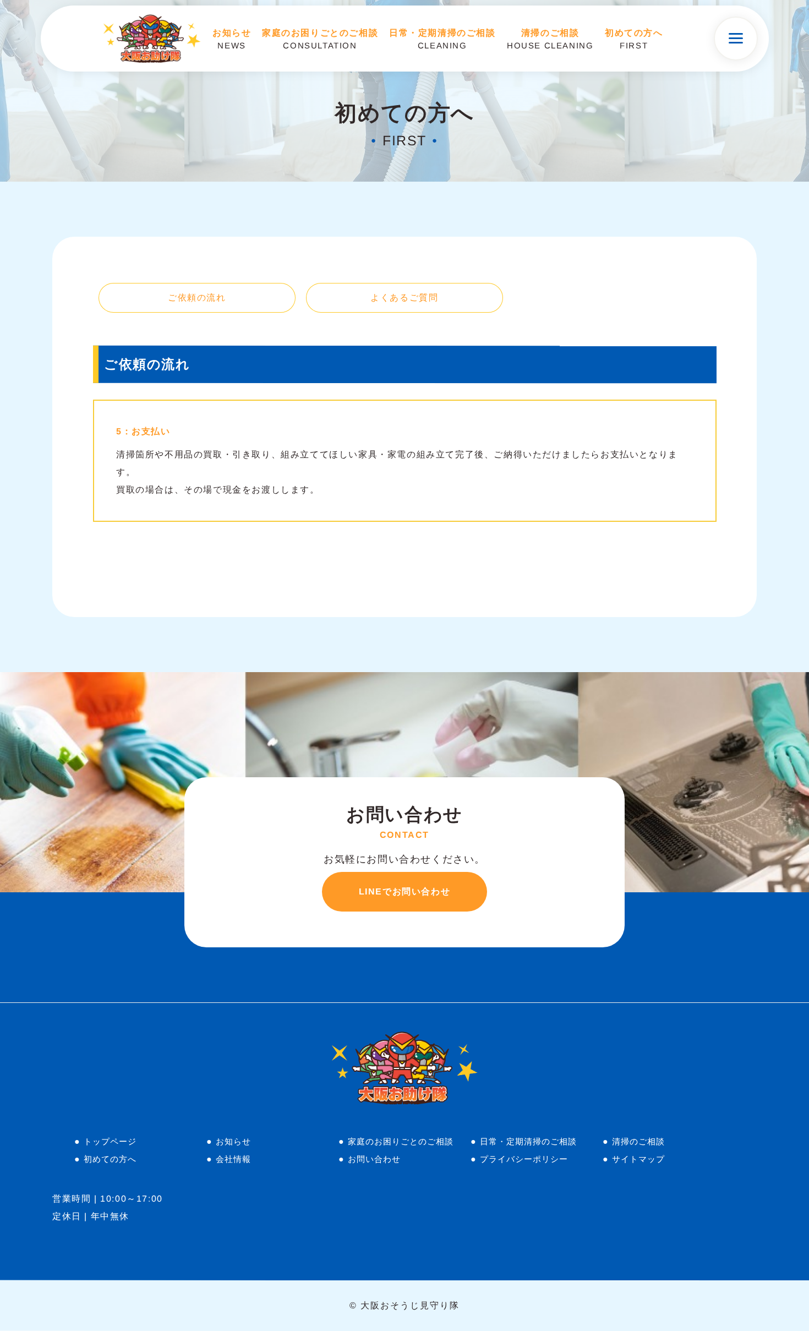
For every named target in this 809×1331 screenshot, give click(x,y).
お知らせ (233, 1141)
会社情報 (233, 1159)
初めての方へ (110, 1159)
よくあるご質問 (404, 297)
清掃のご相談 (638, 1141)
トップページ (110, 1141)
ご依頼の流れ (197, 297)
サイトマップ (638, 1159)
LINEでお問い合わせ (405, 891)
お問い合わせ (374, 1159)
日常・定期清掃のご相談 (528, 1141)
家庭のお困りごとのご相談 (400, 1141)
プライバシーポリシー (524, 1159)
